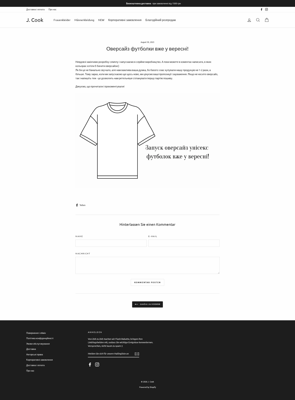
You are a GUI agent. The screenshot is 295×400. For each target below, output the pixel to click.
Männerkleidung (84, 20)
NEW (101, 20)
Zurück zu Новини (149, 304)
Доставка (31, 348)
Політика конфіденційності (39, 338)
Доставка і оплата (35, 9)
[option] (147, 3)
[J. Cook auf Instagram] (97, 364)
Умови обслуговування (38, 343)
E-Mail (152, 236)
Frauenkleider (62, 20)
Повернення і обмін (36, 332)
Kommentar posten (147, 282)
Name (79, 236)
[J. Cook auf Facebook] (90, 364)
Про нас (52, 9)
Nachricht (82, 253)
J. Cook (34, 20)
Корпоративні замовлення (125, 20)
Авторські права (34, 354)
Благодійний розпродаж (160, 20)
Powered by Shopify (147, 387)
